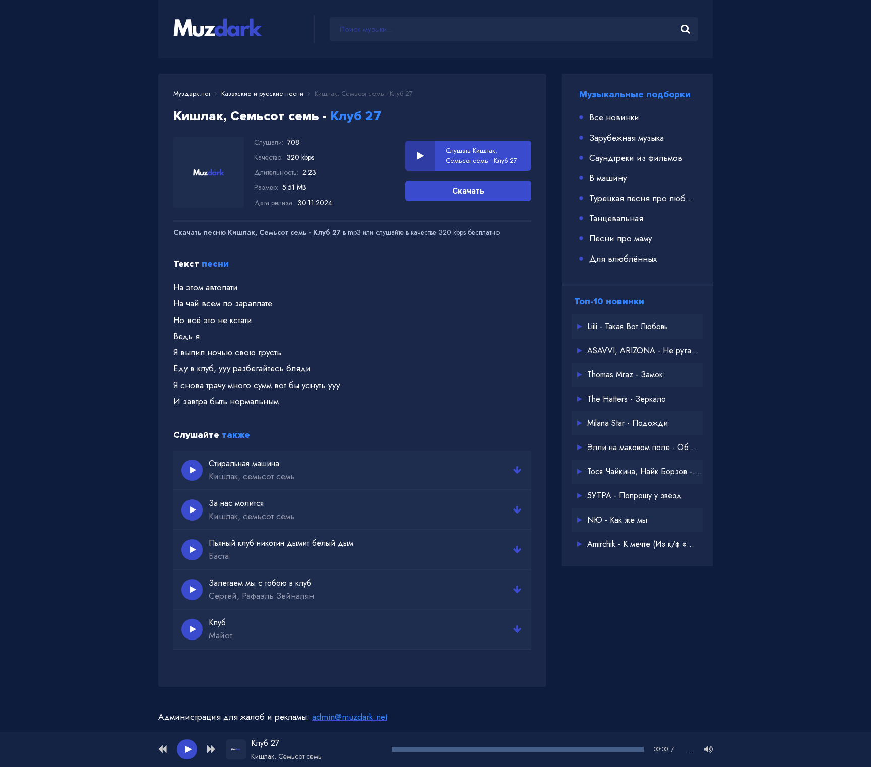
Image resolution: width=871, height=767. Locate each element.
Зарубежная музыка (626, 138)
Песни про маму (620, 238)
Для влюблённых (623, 258)
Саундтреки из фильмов (635, 158)
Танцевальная (616, 218)
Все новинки (614, 117)
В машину (608, 178)
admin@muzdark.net (349, 717)
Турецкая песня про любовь (643, 198)
